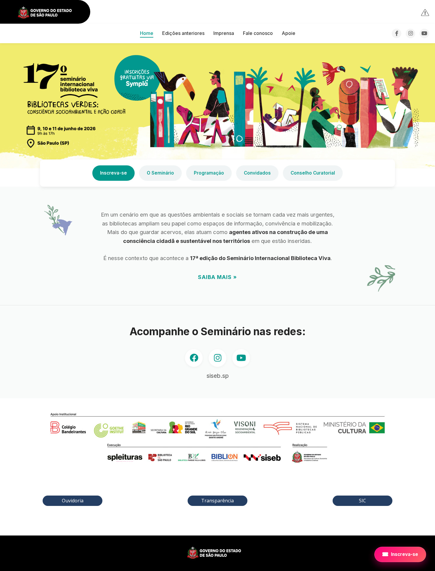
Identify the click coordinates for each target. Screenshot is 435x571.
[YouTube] (424, 33)
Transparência (217, 500)
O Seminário (160, 173)
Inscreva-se (113, 173)
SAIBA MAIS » (217, 277)
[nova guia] (425, 12)
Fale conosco (258, 33)
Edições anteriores (183, 33)
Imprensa (223, 33)
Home (146, 33)
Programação (209, 173)
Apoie (288, 33)
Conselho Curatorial (313, 173)
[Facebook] (396, 33)
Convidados (257, 173)
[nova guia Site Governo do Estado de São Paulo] (48, 13)
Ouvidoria (72, 500)
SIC (362, 500)
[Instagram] (410, 33)
